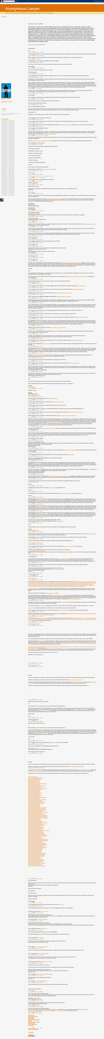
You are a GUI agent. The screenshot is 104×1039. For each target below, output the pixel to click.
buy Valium (39, 999)
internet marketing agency (34, 1005)
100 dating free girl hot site (34, 623)
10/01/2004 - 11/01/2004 (8, 130)
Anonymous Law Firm (7, 114)
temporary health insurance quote (35, 542)
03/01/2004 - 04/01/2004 (8, 120)
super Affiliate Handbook (41, 981)
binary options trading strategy (41, 946)
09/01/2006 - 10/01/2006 (8, 160)
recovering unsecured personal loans (68, 415)
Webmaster (36, 226)
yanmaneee (36, 1028)
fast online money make (33, 530)
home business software (38, 355)
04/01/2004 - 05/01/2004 (8, 122)
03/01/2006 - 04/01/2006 (8, 152)
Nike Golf (35, 331)
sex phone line (60, 521)
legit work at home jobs (43, 507)
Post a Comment (33, 1029)
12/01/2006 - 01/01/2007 (8, 163)
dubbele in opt (31, 172)
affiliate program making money (55, 198)
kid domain (53, 742)
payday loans (32, 990)
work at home (38, 321)
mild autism (42, 641)
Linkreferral (63, 602)
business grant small (32, 220)
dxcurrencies (51, 487)
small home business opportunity (48, 428)
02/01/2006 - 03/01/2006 (8, 150)
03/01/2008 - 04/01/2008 (8, 180)
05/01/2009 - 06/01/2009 (8, 183)
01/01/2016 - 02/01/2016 (8, 192)
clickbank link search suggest (64, 124)
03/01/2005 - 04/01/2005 (8, 136)
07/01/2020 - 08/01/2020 (8, 195)
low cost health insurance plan (54, 422)
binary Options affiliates (43, 953)
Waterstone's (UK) (6, 101)
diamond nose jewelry (91, 533)
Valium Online (37, 998)
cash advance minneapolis (65, 296)
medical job (30, 250)
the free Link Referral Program (76, 679)
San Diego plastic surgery (63, 558)
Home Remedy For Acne (68, 546)
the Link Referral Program (76, 682)
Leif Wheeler (36, 222)
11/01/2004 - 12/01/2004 (8, 131)
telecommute (37, 463)
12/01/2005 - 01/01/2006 (8, 148)
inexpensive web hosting (65, 493)
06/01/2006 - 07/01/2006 (8, 156)
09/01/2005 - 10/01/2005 (8, 144)
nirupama (36, 1013)
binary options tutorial (43, 919)
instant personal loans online (76, 412)
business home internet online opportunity (58, 476)
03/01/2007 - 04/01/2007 (8, 167)
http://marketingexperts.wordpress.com (36, 767)
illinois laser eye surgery (83, 317)
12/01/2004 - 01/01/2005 (8, 132)
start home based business (34, 282)
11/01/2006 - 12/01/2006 (8, 162)
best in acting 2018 (84, 1009)
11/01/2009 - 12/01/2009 (8, 191)
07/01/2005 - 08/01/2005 (8, 141)
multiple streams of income (89, 224)
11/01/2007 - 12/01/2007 (8, 178)
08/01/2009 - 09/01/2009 (8, 187)
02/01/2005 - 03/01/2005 (8, 135)
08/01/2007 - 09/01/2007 (8, 174)
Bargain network (83, 732)
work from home (38, 349)
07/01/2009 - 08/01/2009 (8, 186)
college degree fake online (34, 213)
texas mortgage (46, 343)
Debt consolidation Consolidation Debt (36, 550)
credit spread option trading (34, 395)
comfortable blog (32, 387)
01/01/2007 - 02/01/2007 (8, 165)
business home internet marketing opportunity (42, 140)
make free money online (46, 961)
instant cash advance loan (57, 401)
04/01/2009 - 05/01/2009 (8, 182)
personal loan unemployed (77, 340)
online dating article (32, 578)
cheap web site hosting (33, 482)
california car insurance (55, 569)
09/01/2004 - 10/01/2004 (8, 128)
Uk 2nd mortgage (84, 435)
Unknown (36, 88)
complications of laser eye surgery (58, 327)
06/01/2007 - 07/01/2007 (8, 171)
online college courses (74, 363)
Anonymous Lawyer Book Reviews (10, 113)
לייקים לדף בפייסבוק (44, 911)
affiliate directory (31, 192)
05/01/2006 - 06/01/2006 (8, 154)
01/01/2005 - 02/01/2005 (8, 133)
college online (71, 454)
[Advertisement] (62, 19)
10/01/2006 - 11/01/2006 (8, 161)
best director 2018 (46, 1010)
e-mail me (4, 16)
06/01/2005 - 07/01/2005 (8, 140)
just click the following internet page (45, 974)
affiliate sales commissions (35, 771)
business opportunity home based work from (70, 262)
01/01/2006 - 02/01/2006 (8, 149)
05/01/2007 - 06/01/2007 (8, 170)
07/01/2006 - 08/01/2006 (8, 157)
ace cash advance (81, 285)
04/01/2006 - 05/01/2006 (8, 153)
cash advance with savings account (63, 292)
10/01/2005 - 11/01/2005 (8, 145)
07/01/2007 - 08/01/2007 (8, 173)
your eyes (60, 904)
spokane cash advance (53, 398)
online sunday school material (49, 169)
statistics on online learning (69, 450)
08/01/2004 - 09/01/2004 (8, 127)
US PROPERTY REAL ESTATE (81, 709)
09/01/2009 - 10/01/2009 (8, 188)
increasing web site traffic (42, 618)
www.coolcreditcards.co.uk (75, 598)
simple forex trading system (50, 133)
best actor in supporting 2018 (59, 1010)
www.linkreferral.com (62, 610)
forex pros (41, 937)
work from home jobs (42, 500)
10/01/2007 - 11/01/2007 (8, 176)
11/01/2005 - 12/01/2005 (8, 146)
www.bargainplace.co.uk (33, 588)
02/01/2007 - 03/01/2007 (8, 166)
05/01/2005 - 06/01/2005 (8, 139)
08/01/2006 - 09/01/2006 (8, 158)
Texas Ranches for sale (44, 710)
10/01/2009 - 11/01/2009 (8, 190)
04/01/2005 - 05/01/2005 (8, 137)
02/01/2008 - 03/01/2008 (8, 179)
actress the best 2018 (33, 1010)
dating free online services (34, 665)
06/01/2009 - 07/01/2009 (8, 184)
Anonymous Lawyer (22, 9)
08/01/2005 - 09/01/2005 (8, 143)
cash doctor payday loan (77, 289)
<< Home (31, 1032)
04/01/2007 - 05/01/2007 (8, 169)
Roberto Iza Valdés (38, 177)
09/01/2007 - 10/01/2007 (8, 175)
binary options (44, 928)
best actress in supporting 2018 (35, 1011)
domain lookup (35, 748)
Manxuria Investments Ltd (39, 135)
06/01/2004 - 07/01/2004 (8, 124)
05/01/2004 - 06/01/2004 (8, 123)
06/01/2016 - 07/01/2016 (8, 193)
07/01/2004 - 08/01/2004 (8, 126)
